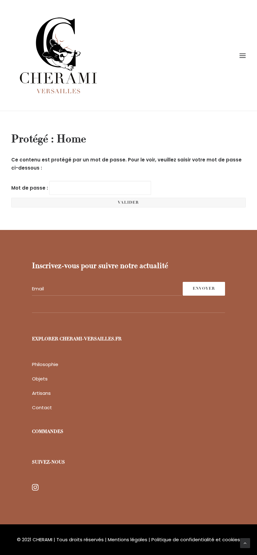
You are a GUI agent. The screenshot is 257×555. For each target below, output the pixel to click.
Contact (42, 407)
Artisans (41, 393)
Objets (40, 378)
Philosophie (45, 364)
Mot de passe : (30, 188)
